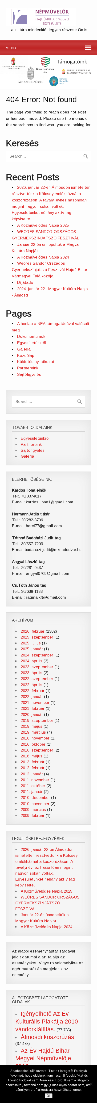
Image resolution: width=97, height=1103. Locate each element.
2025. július (31, 643)
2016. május (31, 756)
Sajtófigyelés (29, 374)
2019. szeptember (37, 720)
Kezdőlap (25, 355)
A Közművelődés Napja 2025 (43, 225)
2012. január (32, 774)
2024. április (31, 661)
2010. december (35, 797)
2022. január (32, 696)
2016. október (33, 744)
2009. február (32, 815)
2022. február (32, 691)
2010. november (35, 804)
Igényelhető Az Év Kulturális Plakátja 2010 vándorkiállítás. (46, 1021)
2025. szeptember (37, 637)
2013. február (32, 762)
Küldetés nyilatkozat (35, 361)
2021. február (32, 708)
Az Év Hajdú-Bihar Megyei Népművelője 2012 (43, 1058)
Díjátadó (25, 282)
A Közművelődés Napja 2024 (43, 257)
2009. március (33, 809)
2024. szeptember (37, 655)
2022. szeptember (37, 679)
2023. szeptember (37, 667)
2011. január (32, 792)
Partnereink (27, 368)
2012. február (32, 768)
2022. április (31, 685)
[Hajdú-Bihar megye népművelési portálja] (41, 24)
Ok (49, 1096)
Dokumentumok (31, 336)
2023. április (31, 673)
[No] (91, 1084)
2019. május (31, 726)
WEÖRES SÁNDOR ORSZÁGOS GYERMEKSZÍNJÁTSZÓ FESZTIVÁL (47, 903)
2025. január (32, 649)
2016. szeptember (37, 750)
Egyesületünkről (31, 343)
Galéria (24, 349)
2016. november (35, 738)
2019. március (33, 732)
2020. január (32, 714)
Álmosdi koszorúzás (47, 1037)
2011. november (35, 780)
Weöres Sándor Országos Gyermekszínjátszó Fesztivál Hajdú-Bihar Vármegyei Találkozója (49, 269)
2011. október (33, 786)
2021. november (35, 702)
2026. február (32, 631)
